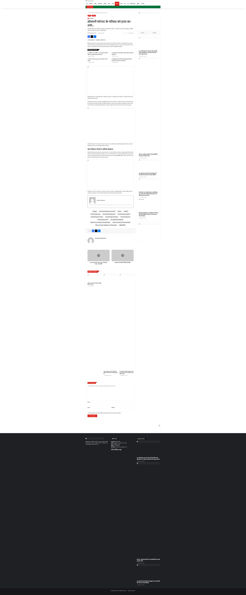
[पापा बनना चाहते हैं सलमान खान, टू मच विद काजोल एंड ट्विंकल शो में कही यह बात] (127, 322)
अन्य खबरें (142, 3)
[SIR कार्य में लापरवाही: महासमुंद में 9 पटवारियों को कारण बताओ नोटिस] (148, 166)
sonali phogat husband (97, 216)
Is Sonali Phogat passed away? (107, 211)
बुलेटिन (138, 3)
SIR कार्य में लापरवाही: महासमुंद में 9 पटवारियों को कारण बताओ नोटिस (148, 174)
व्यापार (109, 3)
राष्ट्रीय (95, 3)
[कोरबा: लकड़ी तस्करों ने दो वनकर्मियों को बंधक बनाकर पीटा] (148, 105)
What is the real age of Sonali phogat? (100, 222)
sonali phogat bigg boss (109, 214)
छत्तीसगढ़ (90, 3)
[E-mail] (89, 207)
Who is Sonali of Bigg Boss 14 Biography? (106, 225)
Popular (154, 32)
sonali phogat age (95, 214)
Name (89, 402)
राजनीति (105, 3)
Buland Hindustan (93, 33)
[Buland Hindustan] (90, 1)
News (119, 211)
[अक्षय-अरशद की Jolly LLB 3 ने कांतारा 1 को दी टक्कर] (88, 58)
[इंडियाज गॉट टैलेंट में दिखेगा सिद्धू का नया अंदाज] (95, 278)
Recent (142, 32)
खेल (125, 3)
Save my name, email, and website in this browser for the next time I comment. (105, 412)
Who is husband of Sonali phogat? (121, 222)
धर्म (127, 3)
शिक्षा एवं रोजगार (132, 3)
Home (89, 12)
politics (126, 211)
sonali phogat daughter (124, 214)
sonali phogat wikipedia (117, 219)
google (95, 211)
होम (87, 3)
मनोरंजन (117, 3)
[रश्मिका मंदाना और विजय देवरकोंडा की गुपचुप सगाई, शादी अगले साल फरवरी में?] (112, 58)
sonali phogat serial (103, 219)
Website (113, 407)
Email (89, 407)
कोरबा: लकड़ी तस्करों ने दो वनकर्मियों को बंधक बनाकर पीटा (148, 155)
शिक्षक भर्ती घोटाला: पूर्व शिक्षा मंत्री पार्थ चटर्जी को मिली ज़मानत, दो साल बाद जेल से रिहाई (148, 214)
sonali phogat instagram (112, 216)
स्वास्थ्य (121, 3)
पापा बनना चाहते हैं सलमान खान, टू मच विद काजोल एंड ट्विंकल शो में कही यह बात (127, 372)
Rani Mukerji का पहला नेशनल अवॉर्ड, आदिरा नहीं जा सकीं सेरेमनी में (111, 372)
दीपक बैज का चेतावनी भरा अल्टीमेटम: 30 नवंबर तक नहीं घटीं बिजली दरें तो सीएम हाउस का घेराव (148, 194)
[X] (113, 451)
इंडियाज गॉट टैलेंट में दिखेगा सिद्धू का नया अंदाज (94, 284)
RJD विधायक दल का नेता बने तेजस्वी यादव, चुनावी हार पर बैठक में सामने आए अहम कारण (148, 52)
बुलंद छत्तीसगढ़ (122, 225)
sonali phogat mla (125, 216)
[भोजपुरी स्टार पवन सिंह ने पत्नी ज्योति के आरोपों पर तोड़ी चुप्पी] (112, 52)
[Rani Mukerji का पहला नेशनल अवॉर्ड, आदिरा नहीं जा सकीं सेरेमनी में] (111, 322)
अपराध (113, 3)
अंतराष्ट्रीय (100, 3)
